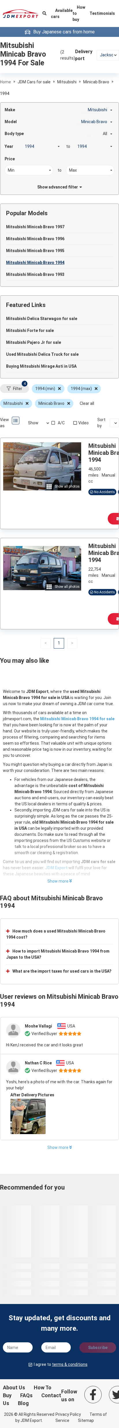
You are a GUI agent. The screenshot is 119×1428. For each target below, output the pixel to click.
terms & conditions (70, 1364)
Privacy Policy (68, 1414)
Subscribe (97, 1347)
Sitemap (86, 1420)
